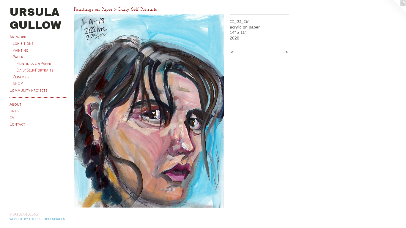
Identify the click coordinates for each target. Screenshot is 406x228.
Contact (17, 124)
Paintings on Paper (33, 63)
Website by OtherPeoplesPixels (37, 219)
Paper (18, 57)
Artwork (18, 37)
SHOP (18, 83)
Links (14, 111)
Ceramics (21, 77)
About (15, 104)
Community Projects (29, 90)
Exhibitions (23, 43)
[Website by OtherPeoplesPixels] (394, 12)
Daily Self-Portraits (34, 70)
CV (12, 117)
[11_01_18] (149, 111)
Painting (20, 50)
